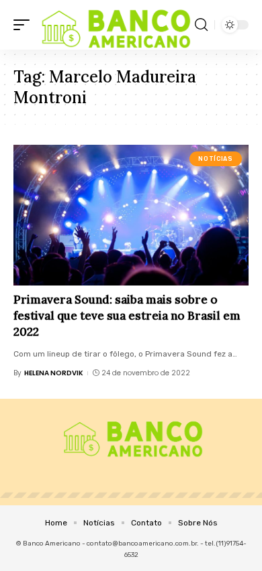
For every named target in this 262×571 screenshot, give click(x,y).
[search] (201, 25)
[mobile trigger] (24, 25)
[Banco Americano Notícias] (113, 25)
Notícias (215, 158)
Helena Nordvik (53, 373)
